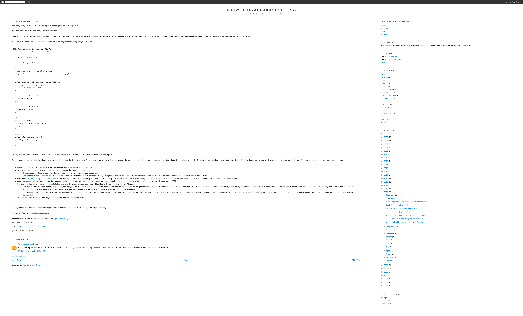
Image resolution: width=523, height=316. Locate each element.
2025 (386, 137)
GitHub (384, 34)
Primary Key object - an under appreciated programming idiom (45, 25)
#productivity (386, 113)
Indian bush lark (391, 198)
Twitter (383, 31)
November (390, 226)
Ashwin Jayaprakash (26, 244)
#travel (384, 83)
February (389, 257)
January (389, 261)
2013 (386, 178)
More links (385, 63)
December (390, 195)
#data (22, 226)
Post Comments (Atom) (32, 265)
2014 (386, 175)
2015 (386, 172)
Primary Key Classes (38, 42)
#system (384, 104)
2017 (386, 165)
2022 (386, 148)
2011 (386, 185)
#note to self (38, 226)
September (390, 233)
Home (186, 260)
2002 (386, 286)
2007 (386, 269)
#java (28, 226)
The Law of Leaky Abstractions (38, 179)
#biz (382, 110)
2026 (386, 134)
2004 (386, 279)
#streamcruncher (387, 101)
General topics (396, 60)
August (389, 237)
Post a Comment (18, 257)
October (389, 230)
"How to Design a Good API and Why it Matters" (82, 248)
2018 (386, 161)
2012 (386, 182)
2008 (386, 265)
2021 (386, 151)
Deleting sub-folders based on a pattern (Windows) (405, 222)
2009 (386, 192)
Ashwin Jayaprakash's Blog (261, 10)
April (388, 251)
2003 (386, 282)
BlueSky (384, 28)
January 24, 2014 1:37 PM (31, 251)
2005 (386, 275)
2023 (386, 144)
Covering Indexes (29, 195)
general (384, 77)
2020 (386, 154)
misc (383, 119)
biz (382, 116)
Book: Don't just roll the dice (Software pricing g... (405, 219)
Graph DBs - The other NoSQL (397, 205)
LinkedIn (384, 25)
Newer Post (16, 260)
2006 (386, 272)
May (388, 247)
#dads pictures (387, 89)
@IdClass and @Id (62, 219)
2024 (386, 141)
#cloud (383, 122)
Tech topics (394, 57)
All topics (385, 298)
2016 (386, 168)
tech (48, 226)
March (388, 254)
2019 (386, 158)
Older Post (356, 260)
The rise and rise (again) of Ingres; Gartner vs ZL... (405, 212)
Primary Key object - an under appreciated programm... (407, 202)
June (388, 244)
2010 (386, 189)
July (387, 240)
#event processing (388, 95)
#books (384, 107)
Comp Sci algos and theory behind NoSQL (402, 208)
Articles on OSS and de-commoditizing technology (405, 215)
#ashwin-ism (386, 98)
